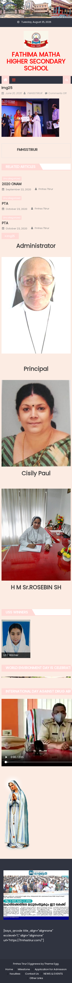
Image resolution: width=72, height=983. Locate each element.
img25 (11, 236)
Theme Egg (51, 964)
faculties (15, 974)
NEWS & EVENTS (53, 974)
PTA (5, 203)
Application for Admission (51, 969)
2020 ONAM (12, 184)
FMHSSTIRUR (34, 93)
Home (9, 969)
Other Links (36, 978)
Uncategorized (11, 178)
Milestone (24, 969)
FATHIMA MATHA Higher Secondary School (36, 61)
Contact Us (32, 974)
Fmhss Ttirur (46, 189)
